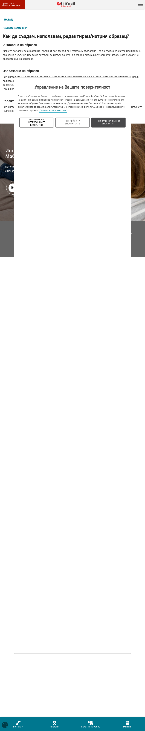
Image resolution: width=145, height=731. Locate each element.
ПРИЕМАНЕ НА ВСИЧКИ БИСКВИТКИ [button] (108, 122)
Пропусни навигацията (120, 4)
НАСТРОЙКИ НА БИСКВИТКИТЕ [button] (72, 122)
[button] (140, 4)
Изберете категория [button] (15, 28)
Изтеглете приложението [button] (12, 4)
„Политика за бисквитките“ (53, 110)
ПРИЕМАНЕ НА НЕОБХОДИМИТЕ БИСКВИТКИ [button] (36, 122)
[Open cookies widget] (5, 725)
